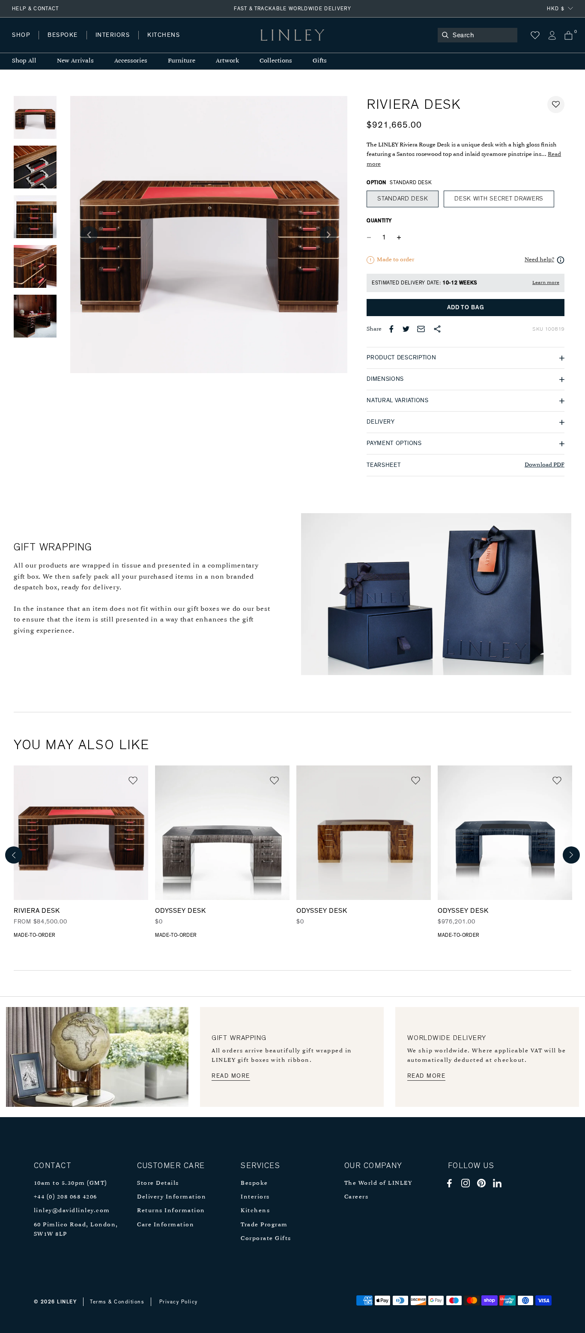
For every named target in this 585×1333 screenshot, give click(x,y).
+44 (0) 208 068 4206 (65, 1197)
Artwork (227, 61)
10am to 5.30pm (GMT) (70, 1183)
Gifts (320, 61)
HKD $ (555, 8)
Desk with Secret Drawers (498, 199)
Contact (202, 43)
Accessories (130, 61)
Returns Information (171, 1210)
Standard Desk (402, 199)
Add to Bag (465, 308)
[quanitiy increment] (398, 237)
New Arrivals (75, 61)
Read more (231, 1076)
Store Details (158, 1183)
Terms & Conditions (117, 1301)
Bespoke (254, 1183)
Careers (356, 1197)
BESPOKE (63, 35)
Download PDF (544, 465)
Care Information (165, 1225)
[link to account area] (551, 35)
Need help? (539, 260)
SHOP (21, 35)
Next (571, 855)
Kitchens (255, 1210)
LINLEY (67, 1301)
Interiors (255, 1197)
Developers (66, 43)
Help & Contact (35, 8)
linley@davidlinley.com (72, 1210)
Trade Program (264, 1225)
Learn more (545, 282)
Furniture (181, 61)
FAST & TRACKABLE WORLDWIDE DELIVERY (292, 8)
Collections (276, 61)
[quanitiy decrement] (371, 237)
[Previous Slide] (89, 234)
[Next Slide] (328, 234)
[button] (555, 104)
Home (21, 43)
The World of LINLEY (378, 1183)
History (113, 43)
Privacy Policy (178, 1301)
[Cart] (568, 35)
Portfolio (157, 43)
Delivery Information (171, 1197)
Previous (13, 855)
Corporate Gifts (266, 1238)
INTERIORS (113, 35)
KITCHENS (163, 35)
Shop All (24, 61)
